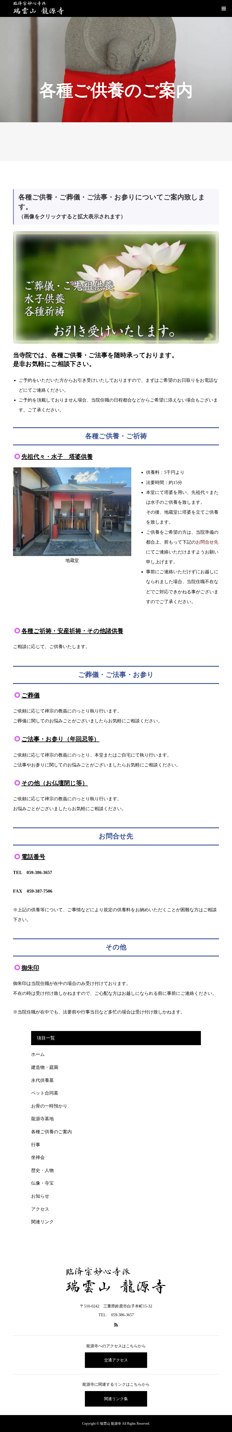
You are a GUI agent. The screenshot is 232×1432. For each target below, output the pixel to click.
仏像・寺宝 (42, 1183)
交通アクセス (116, 1360)
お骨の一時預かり (49, 1106)
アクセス (40, 1209)
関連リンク (42, 1221)
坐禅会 (38, 1157)
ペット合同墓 (44, 1093)
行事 (35, 1144)
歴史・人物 (42, 1170)
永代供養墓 (42, 1080)
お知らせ (40, 1196)
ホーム (38, 1054)
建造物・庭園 (44, 1067)
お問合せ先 (207, 542)
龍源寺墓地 (42, 1118)
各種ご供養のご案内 (51, 1131)
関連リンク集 (116, 1399)
